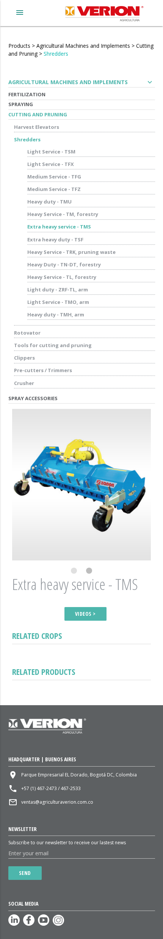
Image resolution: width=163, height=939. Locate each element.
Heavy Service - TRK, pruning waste (71, 252)
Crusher (24, 383)
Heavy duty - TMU (49, 201)
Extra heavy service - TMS (59, 226)
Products (19, 45)
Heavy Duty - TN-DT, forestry (64, 264)
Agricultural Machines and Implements (83, 45)
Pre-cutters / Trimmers (43, 370)
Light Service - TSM (51, 151)
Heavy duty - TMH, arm (55, 314)
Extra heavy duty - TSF (55, 239)
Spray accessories (33, 398)
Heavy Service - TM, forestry (62, 214)
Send (25, 872)
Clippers (24, 357)
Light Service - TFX (50, 164)
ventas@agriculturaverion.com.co (57, 802)
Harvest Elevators (36, 127)
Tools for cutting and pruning (53, 345)
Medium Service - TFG (54, 176)
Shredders (56, 53)
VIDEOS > (85, 613)
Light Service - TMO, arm (58, 302)
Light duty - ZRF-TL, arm (57, 289)
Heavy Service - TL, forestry (61, 277)
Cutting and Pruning (37, 114)
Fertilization (26, 94)
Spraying (20, 104)
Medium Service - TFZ (54, 189)
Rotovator (27, 332)
